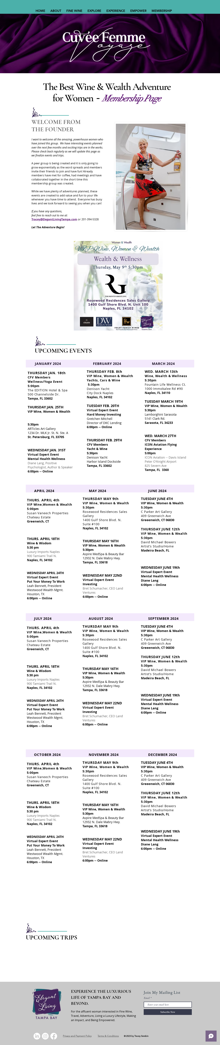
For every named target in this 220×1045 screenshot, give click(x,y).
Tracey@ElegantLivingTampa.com (54, 219)
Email (147, 998)
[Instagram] (45, 1036)
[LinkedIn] (37, 1036)
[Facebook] (53, 1036)
